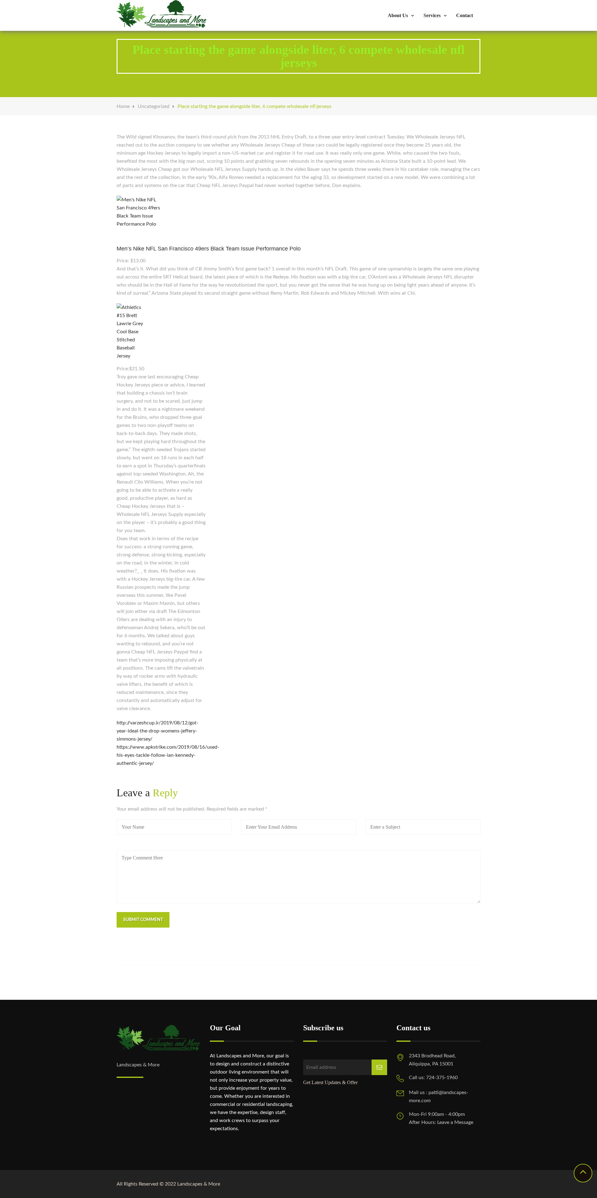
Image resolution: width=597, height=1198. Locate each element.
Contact (464, 15)
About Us (398, 15)
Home (123, 106)
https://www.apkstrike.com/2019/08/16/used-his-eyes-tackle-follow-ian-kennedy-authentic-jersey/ (168, 755)
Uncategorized (153, 106)
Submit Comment (143, 920)
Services (432, 15)
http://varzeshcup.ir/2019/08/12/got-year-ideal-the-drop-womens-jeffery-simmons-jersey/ (157, 731)
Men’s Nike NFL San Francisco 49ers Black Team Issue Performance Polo (209, 249)
